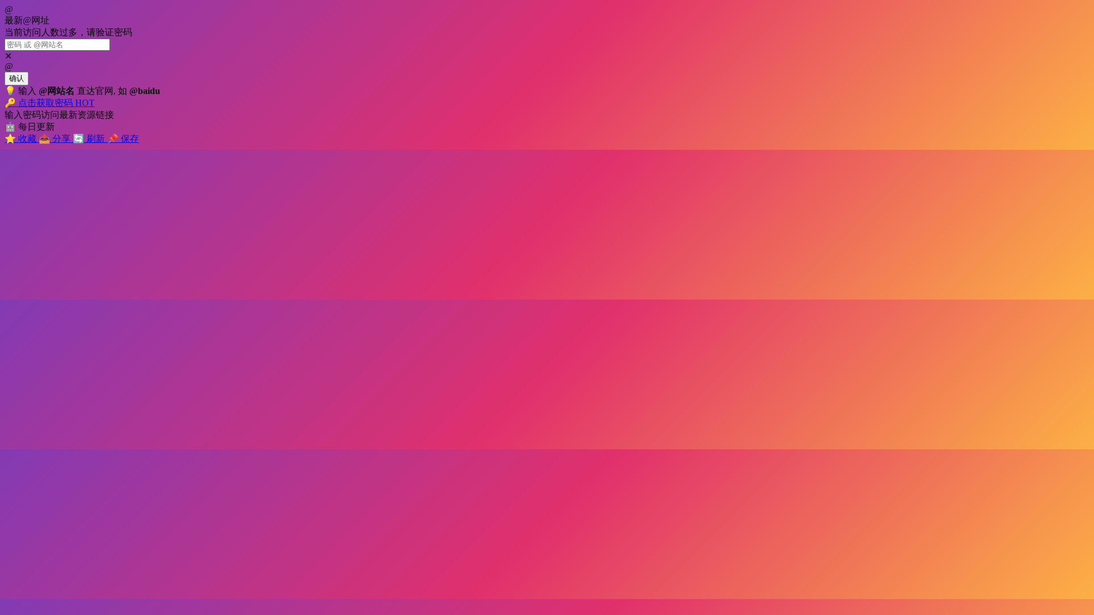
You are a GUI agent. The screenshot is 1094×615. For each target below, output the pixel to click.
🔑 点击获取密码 (50, 103)
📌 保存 (123, 139)
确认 (16, 78)
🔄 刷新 (90, 139)
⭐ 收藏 (22, 139)
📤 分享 (56, 139)
